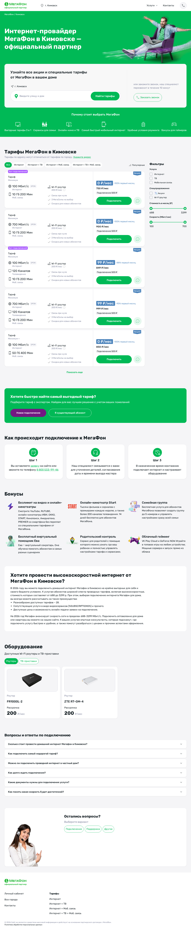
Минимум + (14, 338)
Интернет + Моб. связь (57, 165)
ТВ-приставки (28, 661)
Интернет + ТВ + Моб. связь (87, 165)
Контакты (168, 5)
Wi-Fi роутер (160, 197)
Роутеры (11, 661)
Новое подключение (28, 412)
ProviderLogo (19, 5)
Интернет (19, 165)
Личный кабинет (14, 893)
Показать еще (75, 372)
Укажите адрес (82, 157)
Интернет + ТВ (35, 165)
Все (8, 165)
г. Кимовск (21, 86)
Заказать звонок (149, 97)
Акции (161, 193)
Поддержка (93, 829)
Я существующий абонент (70, 412)
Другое (108, 829)
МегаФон (9, 14)
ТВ (155, 178)
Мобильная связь (163, 182)
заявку (34, 465)
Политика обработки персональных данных (23, 925)
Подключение (74, 829)
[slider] (151, 208)
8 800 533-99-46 (47, 469)
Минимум (13, 180)
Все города (10, 899)
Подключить (114, 200)
